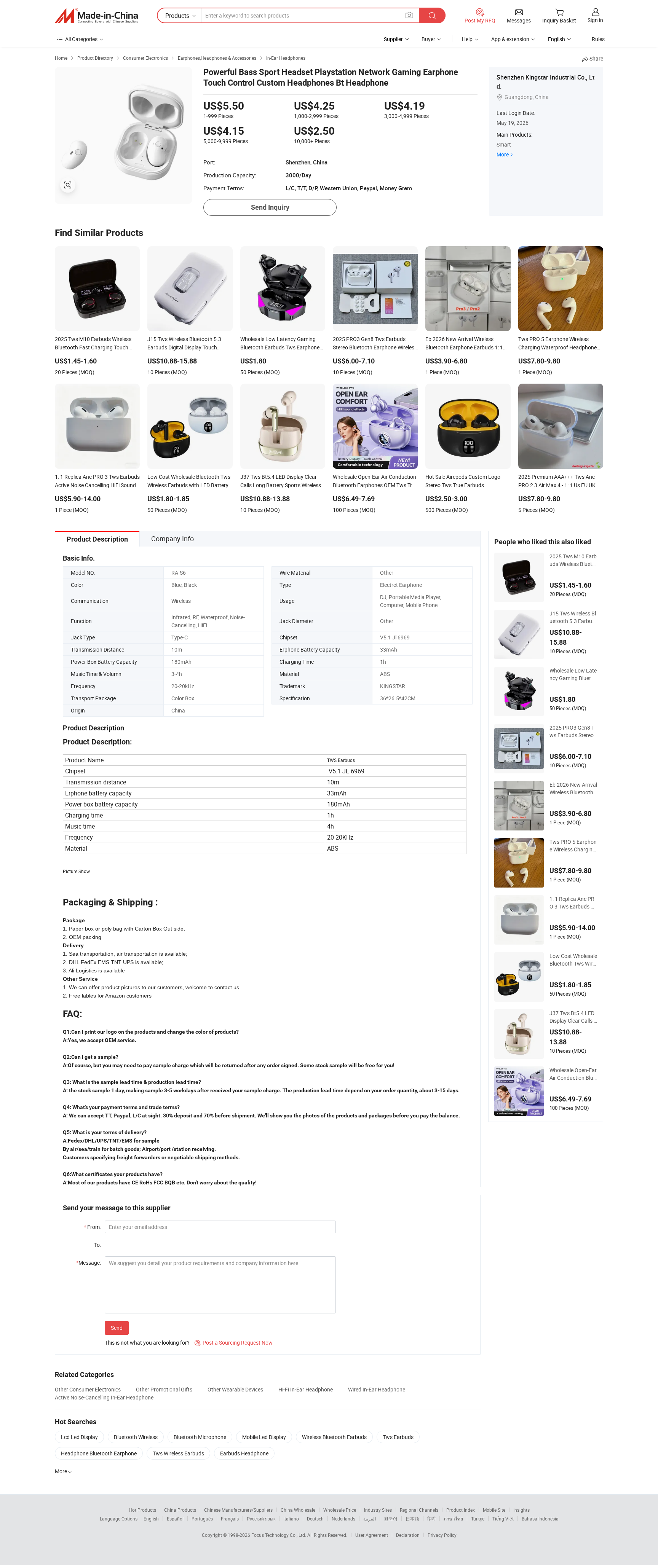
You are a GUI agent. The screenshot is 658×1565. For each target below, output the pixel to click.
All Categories (81, 39)
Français (230, 1519)
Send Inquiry (270, 207)
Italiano (291, 1519)
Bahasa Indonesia (540, 1519)
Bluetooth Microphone (200, 1437)
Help (467, 39)
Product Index (460, 1510)
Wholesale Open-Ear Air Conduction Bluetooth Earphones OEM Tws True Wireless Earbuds (573, 1074)
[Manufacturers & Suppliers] (96, 16)
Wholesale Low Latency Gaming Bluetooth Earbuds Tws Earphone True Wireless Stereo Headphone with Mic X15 (573, 674)
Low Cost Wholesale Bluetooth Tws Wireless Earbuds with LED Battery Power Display (573, 959)
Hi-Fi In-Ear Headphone (305, 1389)
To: (97, 1244)
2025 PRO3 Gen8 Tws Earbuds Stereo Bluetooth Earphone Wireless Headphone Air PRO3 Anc (573, 731)
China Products (180, 1510)
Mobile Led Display (264, 1437)
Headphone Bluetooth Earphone (99, 1453)
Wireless (181, 600)
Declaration (408, 1535)
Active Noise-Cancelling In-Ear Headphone (104, 1397)
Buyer (428, 39)
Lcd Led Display (79, 1437)
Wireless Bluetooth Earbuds (334, 1437)
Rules (598, 39)
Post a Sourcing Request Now (234, 1342)
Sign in (595, 20)
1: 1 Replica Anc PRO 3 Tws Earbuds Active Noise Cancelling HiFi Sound (573, 902)
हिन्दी (431, 1519)
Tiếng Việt (503, 1519)
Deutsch (315, 1519)
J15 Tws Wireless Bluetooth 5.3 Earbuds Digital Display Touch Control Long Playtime (572, 617)
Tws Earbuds (398, 1437)
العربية (369, 1519)
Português (202, 1519)
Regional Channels (419, 1510)
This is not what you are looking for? (147, 1342)
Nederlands (343, 1519)
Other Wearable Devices (235, 1389)
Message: (88, 1262)
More (503, 154)
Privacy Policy (442, 1535)
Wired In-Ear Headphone (376, 1389)
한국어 (391, 1519)
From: (92, 1226)
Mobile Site (494, 1510)
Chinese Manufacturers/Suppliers (238, 1510)
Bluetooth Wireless (136, 1437)
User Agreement (371, 1535)
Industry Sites (378, 1510)
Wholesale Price (339, 1510)
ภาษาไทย (453, 1519)
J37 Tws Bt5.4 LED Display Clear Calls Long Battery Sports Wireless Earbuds (573, 1017)
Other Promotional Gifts (164, 1389)
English (151, 1519)
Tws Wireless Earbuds (178, 1453)
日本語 (412, 1519)
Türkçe (477, 1519)
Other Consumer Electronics (88, 1389)
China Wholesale (298, 1510)
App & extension (510, 39)
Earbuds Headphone (244, 1453)
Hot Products (142, 1510)
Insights (521, 1510)
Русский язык (261, 1519)
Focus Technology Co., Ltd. (279, 1535)
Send (117, 1327)
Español (175, 1519)
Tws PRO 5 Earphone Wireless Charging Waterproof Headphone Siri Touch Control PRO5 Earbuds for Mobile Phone (573, 845)
